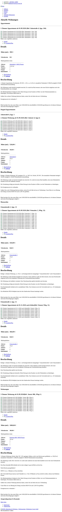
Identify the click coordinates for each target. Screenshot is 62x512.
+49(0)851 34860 (13, 2)
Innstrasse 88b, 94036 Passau (17, 437)
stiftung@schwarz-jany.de (15, 3)
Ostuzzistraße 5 (13, 255)
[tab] (5, 41)
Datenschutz (7, 506)
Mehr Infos (3, 502)
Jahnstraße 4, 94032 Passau (17, 64)
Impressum (6, 505)
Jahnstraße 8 (13, 156)
